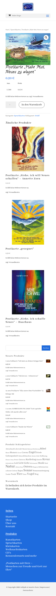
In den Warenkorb (32, 104)
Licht (21, 463)
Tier (19, 474)
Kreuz (46, 459)
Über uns (11, 523)
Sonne (27, 470)
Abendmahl (10, 449)
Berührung (36, 449)
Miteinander (34, 463)
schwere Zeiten (11, 471)
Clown (19, 453)
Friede (39, 452)
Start (7, 30)
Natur (10, 466)
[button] (46, 37)
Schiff (37, 116)
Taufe (13, 474)
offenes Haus (19, 467)
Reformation (43, 467)
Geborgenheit (12, 456)
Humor (8, 460)
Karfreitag (31, 459)
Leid (16, 463)
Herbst (34, 456)
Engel (32, 452)
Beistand (30, 449)
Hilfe (37, 456)
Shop (9, 520)
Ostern (28, 466)
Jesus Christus (19, 460)
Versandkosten (38, 96)
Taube (8, 474)
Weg (36, 474)
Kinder (39, 460)
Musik (41, 463)
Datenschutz (28, 590)
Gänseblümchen (24, 456)
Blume (8, 453)
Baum (24, 449)
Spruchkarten (16, 30)
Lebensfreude (10, 463)
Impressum (44, 587)
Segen (20, 470)
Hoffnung (43, 456)
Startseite (11, 516)
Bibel (43, 448)
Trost (24, 474)
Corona (25, 452)
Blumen (13, 452)
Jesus (12, 460)
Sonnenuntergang (41, 470)
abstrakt (18, 449)
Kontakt (10, 526)
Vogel (30, 474)
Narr (46, 463)
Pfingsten (35, 467)
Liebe (26, 463)
